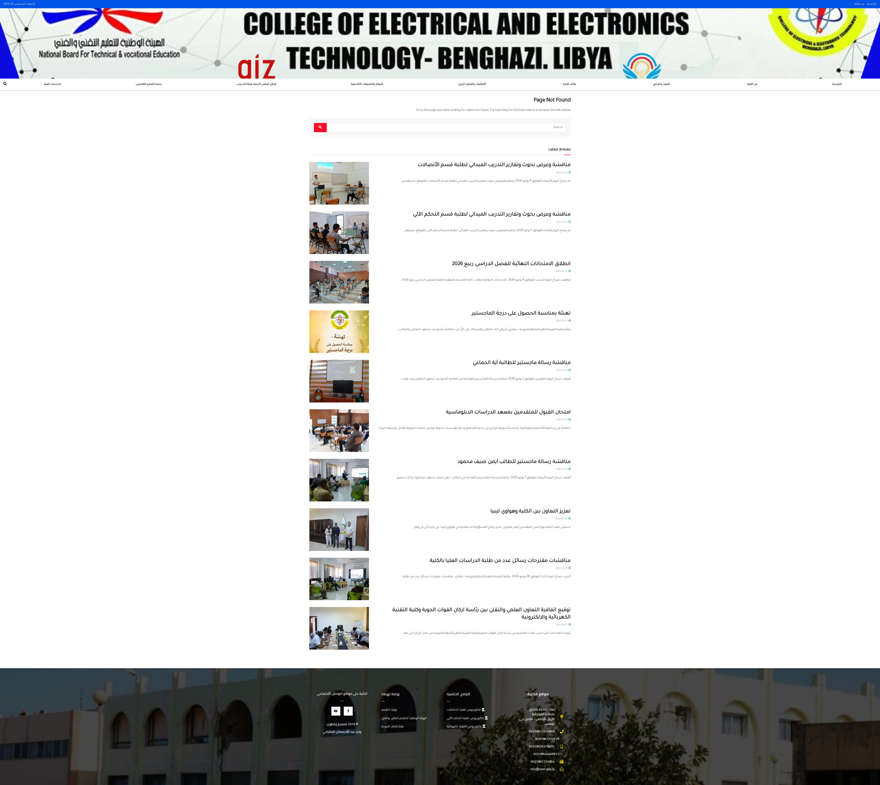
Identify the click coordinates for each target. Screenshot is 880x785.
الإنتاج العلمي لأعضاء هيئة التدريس (256, 84)
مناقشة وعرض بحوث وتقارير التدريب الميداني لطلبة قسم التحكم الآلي (492, 215)
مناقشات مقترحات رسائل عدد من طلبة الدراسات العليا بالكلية (500, 561)
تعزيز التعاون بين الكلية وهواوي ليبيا (530, 511)
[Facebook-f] (348, 711)
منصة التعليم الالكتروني (149, 84)
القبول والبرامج (661, 84)
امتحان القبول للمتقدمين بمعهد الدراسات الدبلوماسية (508, 413)
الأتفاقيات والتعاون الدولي (472, 84)
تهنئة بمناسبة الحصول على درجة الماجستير (521, 314)
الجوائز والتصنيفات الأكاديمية (367, 84)
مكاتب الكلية (569, 84)
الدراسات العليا (52, 84)
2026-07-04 (562, 271)
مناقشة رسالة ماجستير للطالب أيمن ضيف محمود (514, 462)
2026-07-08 (562, 173)
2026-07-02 (562, 370)
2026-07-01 (562, 420)
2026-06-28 (562, 568)
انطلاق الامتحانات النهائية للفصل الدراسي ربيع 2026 (511, 264)
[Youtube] (335, 711)
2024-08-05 (562, 625)
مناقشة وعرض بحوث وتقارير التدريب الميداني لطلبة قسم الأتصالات (494, 165)
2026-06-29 (562, 519)
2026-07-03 (562, 321)
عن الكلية (859, 4)
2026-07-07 (562, 222)
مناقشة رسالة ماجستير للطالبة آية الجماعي (522, 363)
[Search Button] (320, 127)
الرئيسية (872, 4)
